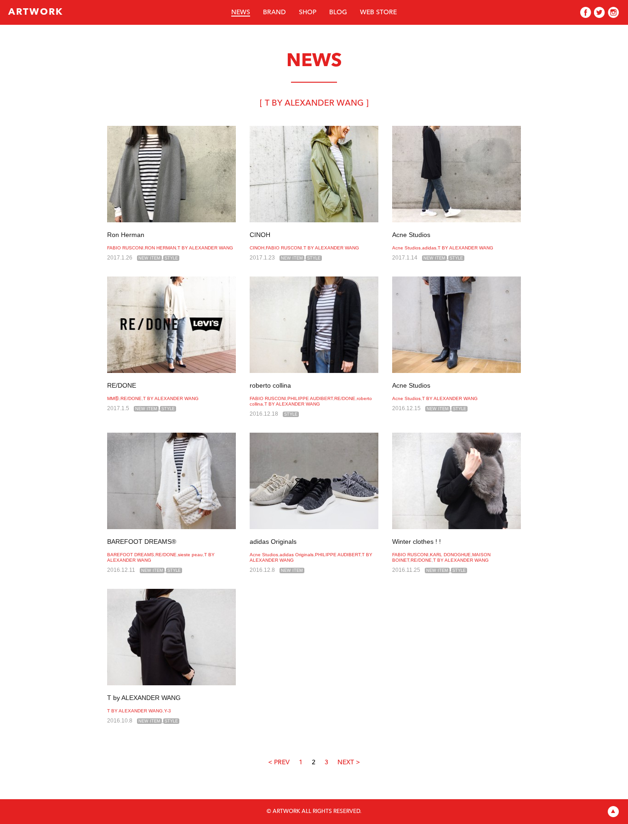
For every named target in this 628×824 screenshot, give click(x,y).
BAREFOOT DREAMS (130, 554)
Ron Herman (125, 234)
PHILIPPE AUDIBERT (310, 398)
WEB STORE (378, 12)
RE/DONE (121, 385)
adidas (429, 247)
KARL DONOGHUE (450, 554)
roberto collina (270, 385)
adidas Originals (273, 541)
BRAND (274, 12)
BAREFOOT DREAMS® (141, 541)
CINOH (260, 234)
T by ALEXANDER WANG (144, 697)
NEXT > (348, 762)
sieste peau (190, 554)
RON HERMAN (160, 247)
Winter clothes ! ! (416, 541)
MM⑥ (113, 398)
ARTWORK (35, 12)
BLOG (338, 12)
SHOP (307, 12)
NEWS (240, 12)
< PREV (279, 762)
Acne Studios (411, 234)
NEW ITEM (149, 258)
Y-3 (167, 710)
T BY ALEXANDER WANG (205, 247)
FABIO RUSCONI (125, 247)
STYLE (171, 258)
